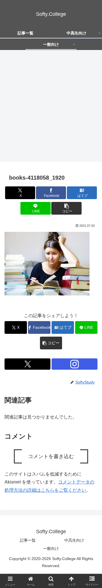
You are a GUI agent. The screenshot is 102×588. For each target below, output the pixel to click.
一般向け (51, 548)
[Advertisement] (51, 107)
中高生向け (74, 540)
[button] (66, 208)
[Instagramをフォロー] (74, 364)
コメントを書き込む (51, 456)
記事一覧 (28, 540)
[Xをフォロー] (27, 364)
